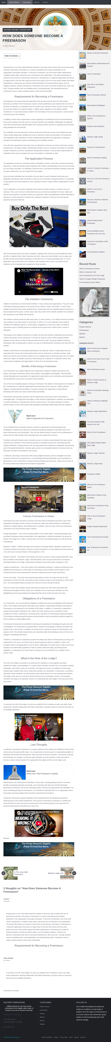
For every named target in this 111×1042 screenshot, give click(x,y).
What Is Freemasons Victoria (89, 269)
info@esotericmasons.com (12, 1014)
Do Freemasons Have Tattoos (89, 282)
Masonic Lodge (24, 559)
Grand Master (22, 552)
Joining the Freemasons (11, 798)
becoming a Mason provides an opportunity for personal (38, 427)
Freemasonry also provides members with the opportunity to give (25, 397)
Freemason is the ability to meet (46, 384)
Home (3, 2)
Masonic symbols (25, 583)
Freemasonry (27, 2)
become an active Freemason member (60, 145)
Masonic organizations (48, 399)
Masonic (36, 2)
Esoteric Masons (14, 2)
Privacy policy (63, 1037)
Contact (56, 1037)
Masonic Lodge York (56, 873)
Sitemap (42, 1024)
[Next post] (74, 873)
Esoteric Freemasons (9, 46)
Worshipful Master (9, 562)
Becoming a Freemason (17, 373)
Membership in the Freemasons (14, 782)
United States (48, 534)
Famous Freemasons (33, 523)
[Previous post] (3, 873)
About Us (83, 1037)
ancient (5, 653)
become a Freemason (11, 106)
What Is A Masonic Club (87, 272)
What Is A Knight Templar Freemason (92, 279)
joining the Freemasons (24, 790)
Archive (42, 1020)
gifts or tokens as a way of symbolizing (36, 343)
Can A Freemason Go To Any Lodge (91, 275)
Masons (45, 2)
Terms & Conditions (47, 1037)
